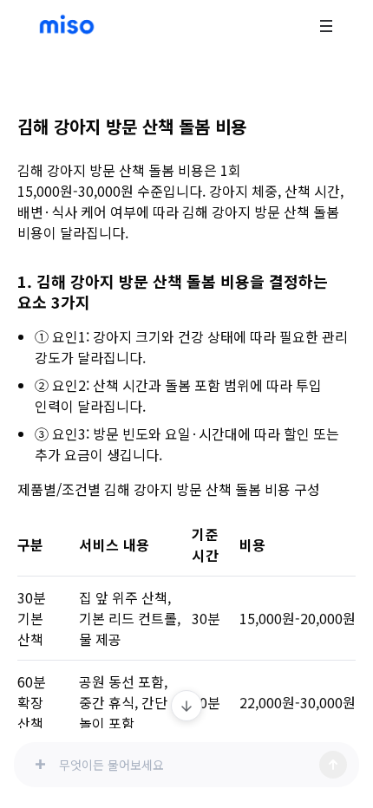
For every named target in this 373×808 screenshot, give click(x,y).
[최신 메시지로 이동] (186, 705)
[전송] (333, 765)
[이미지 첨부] (40, 765)
